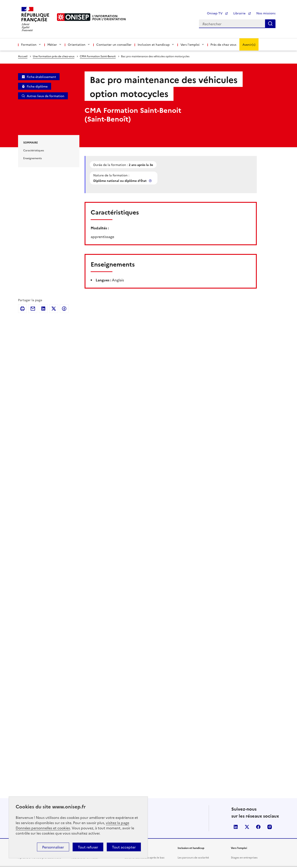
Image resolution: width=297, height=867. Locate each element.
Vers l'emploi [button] (190, 44)
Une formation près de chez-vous (53, 56)
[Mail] (32, 308)
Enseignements (32, 158)
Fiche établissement (41, 76)
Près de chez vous (223, 44)
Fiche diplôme (37, 86)
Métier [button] (52, 44)
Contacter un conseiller (114, 44)
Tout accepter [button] (124, 847)
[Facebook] (64, 308)
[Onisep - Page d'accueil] (73, 17)
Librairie (239, 13)
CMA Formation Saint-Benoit (98, 56)
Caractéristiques (33, 150)
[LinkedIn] (43, 308)
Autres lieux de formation (45, 96)
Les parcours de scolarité (193, 857)
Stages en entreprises (244, 857)
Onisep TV (215, 13)
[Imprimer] (22, 308)
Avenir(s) (248, 44)
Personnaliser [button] (53, 847)
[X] (53, 308)
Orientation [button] (76, 44)
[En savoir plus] (150, 181)
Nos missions (265, 13)
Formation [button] (29, 44)
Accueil (22, 56)
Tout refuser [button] (88, 847)
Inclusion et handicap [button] (154, 44)
